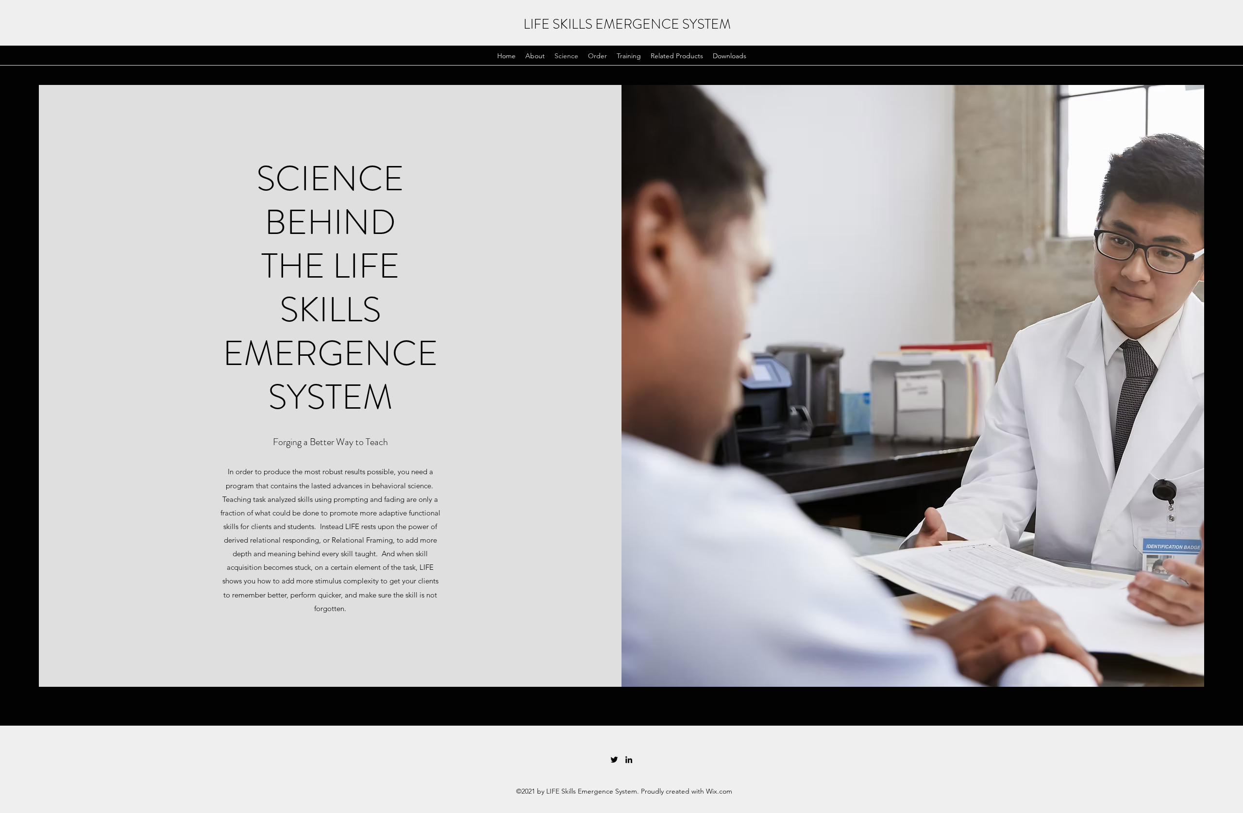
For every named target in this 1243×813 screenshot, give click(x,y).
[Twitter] (614, 759)
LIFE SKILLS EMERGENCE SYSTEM (627, 24)
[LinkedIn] (629, 759)
